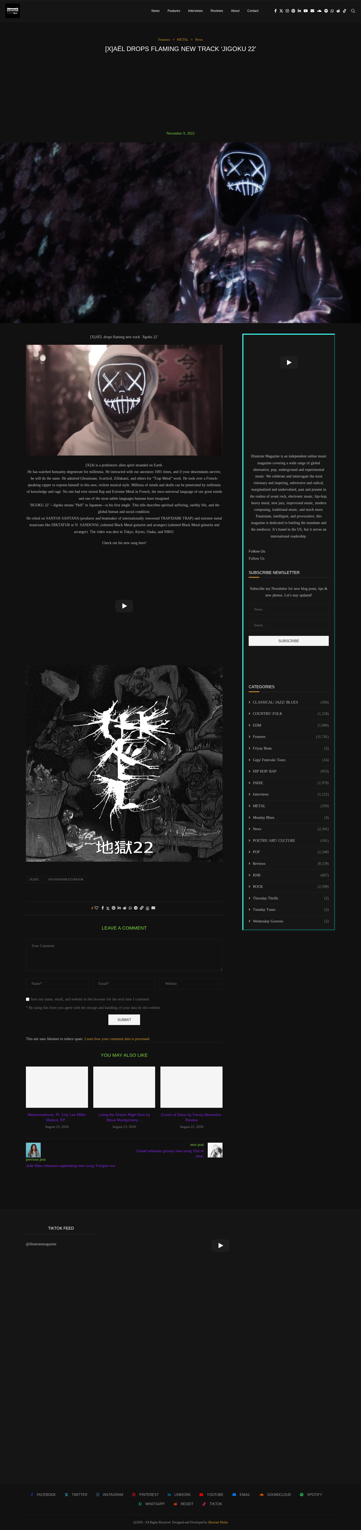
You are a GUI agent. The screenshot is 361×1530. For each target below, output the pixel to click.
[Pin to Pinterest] (113, 908)
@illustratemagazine (41, 1244)
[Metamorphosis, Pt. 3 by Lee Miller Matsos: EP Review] (57, 1087)
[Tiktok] (344, 10)
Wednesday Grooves (291, 921)
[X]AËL (34, 879)
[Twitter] (281, 10)
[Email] (312, 10)
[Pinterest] (293, 10)
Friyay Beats (291, 748)
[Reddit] (338, 10)
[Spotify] (326, 10)
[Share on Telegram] (136, 908)
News (155, 11)
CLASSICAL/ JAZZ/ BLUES (291, 702)
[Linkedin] (299, 10)
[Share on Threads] (147, 908)
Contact (252, 11)
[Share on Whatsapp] (130, 908)
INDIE (291, 783)
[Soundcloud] (319, 10)
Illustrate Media (218, 1522)
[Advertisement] (180, 92)
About (235, 11)
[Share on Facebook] (102, 908)
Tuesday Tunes (291, 910)
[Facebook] (275, 10)
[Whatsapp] (332, 10)
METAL (291, 806)
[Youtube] (306, 10)
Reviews (217, 11)
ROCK (291, 887)
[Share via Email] (153, 908)
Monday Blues (291, 818)
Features (174, 11)
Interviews (195, 11)
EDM (291, 725)
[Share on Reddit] (125, 908)
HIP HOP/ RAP (291, 771)
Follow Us (256, 558)
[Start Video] (124, 606)
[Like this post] (96, 908)
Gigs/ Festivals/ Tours (291, 760)
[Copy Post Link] (142, 908)
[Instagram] (287, 10)
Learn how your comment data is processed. (117, 1039)
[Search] (353, 10)
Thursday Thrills (291, 898)
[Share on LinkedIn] (119, 908)
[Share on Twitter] (108, 908)
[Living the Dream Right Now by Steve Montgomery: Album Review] (124, 1087)
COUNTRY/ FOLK (291, 714)
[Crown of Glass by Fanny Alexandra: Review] (191, 1087)
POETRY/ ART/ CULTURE (291, 841)
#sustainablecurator (65, 879)
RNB (291, 875)
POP (291, 852)
